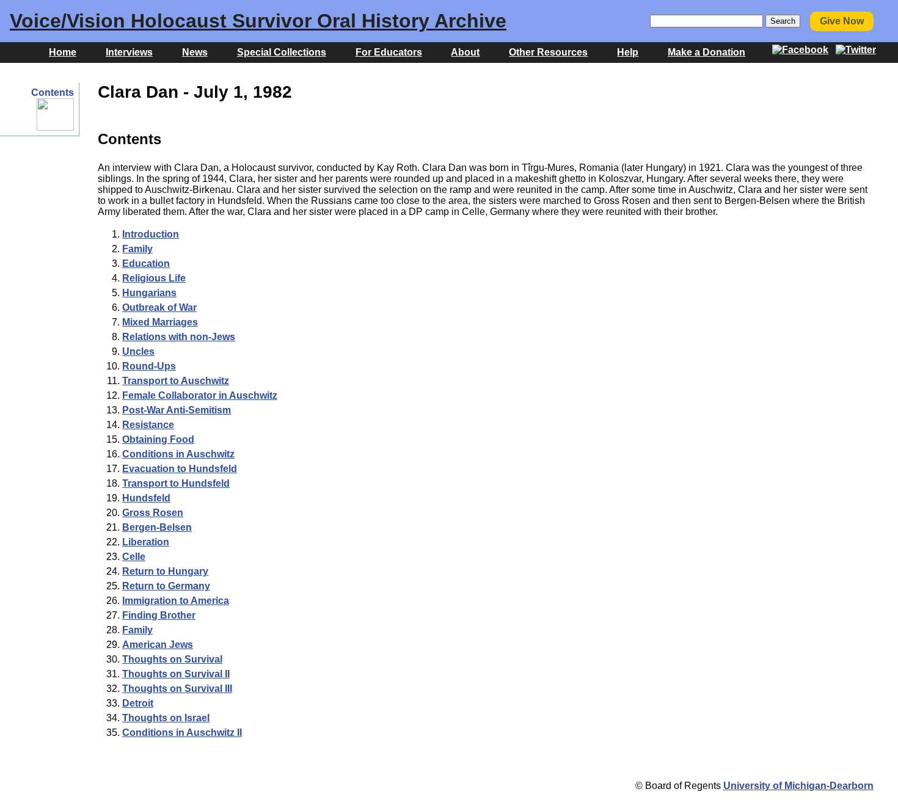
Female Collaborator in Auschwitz (199, 395)
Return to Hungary (165, 571)
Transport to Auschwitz (175, 381)
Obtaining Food (158, 439)
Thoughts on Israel (166, 718)
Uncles (138, 351)
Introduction (150, 234)
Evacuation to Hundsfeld (179, 469)
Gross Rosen (152, 512)
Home (62, 52)
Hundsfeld (146, 498)
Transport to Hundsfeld (176, 483)
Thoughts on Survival (172, 659)
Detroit (137, 703)
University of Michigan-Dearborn (798, 785)
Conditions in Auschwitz (178, 454)
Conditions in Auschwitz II (182, 732)
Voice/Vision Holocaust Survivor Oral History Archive (258, 21)
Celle (133, 556)
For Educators (389, 52)
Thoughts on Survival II (176, 674)
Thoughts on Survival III (177, 688)
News (195, 52)
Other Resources (548, 52)
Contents (52, 92)
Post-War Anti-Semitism (176, 410)
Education (146, 263)
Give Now (842, 21)
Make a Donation (706, 52)
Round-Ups (149, 366)
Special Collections (281, 52)
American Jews (157, 644)
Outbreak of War (159, 307)
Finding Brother (158, 615)
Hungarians (149, 293)
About (465, 52)
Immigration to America (175, 600)
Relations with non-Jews (178, 337)
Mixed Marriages (160, 322)
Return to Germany (166, 586)
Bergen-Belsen (157, 527)
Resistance (148, 425)
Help (627, 52)
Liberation (145, 542)
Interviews (129, 52)
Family (137, 249)
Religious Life (154, 278)
